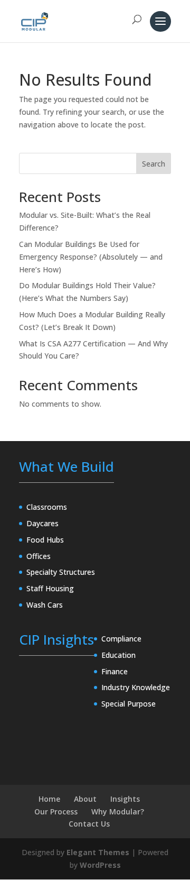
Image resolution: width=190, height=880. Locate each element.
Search (153, 164)
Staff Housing (50, 588)
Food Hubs (45, 540)
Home (49, 799)
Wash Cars (44, 605)
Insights (125, 799)
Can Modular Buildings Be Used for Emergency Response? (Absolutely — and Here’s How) (91, 256)
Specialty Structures (60, 572)
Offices (38, 556)
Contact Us (89, 824)
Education (118, 655)
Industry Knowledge (135, 687)
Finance (114, 671)
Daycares (42, 523)
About (85, 799)
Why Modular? (117, 811)
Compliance (121, 639)
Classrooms (46, 507)
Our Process (56, 811)
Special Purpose (128, 704)
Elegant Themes (97, 852)
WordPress (100, 865)
